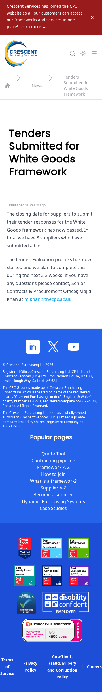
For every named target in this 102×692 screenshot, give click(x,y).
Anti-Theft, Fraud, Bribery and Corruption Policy (62, 666)
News (37, 85)
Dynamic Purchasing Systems (53, 501)
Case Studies (53, 508)
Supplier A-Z (53, 488)
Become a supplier (53, 494)
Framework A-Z (53, 467)
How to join (53, 474)
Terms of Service (7, 666)
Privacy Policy (30, 666)
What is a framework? (53, 481)
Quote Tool (53, 454)
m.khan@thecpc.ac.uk (47, 299)
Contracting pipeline (53, 460)
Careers (94, 666)
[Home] (7, 85)
